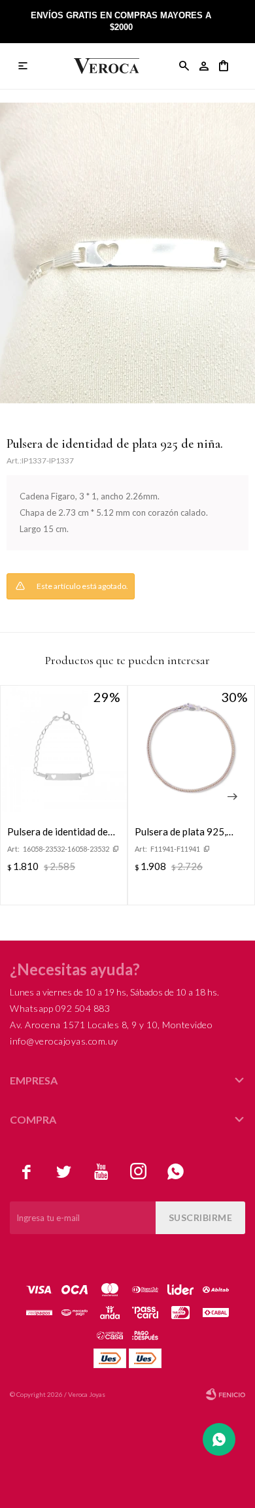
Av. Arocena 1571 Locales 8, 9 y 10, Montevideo (111, 1024)
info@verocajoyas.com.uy (64, 1041)
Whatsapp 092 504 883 (60, 1008)
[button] (184, 66)
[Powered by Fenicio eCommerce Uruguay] (225, 1394)
